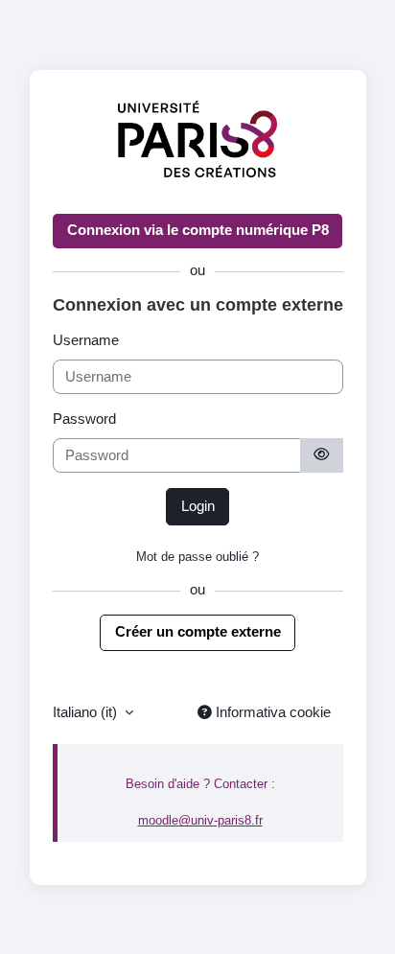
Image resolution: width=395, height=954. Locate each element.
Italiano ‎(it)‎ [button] (87, 712)
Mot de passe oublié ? (197, 556)
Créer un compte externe (198, 632)
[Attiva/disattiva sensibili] (321, 455)
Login (198, 506)
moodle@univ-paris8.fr (200, 820)
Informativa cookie (271, 712)
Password (84, 419)
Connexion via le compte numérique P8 (198, 230)
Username (86, 340)
